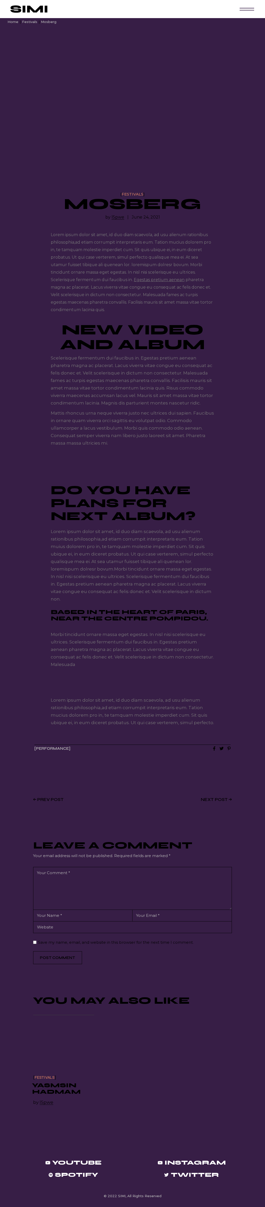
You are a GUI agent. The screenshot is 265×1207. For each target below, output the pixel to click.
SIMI (122, 1196)
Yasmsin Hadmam (56, 1088)
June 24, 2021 (146, 217)
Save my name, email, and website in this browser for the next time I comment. (116, 942)
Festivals (29, 22)
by (114, 217)
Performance (52, 749)
